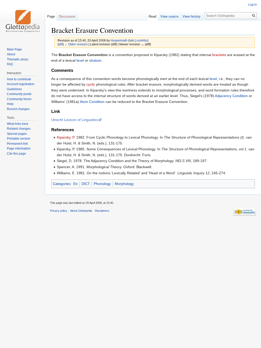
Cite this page (16, 153)
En (75, 184)
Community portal (19, 94)
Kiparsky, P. (66, 137)
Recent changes (18, 109)
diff (61, 44)
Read (152, 16)
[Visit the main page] (22, 20)
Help (10, 104)
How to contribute (19, 79)
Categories (61, 184)
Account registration (20, 84)
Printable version (18, 138)
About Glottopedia (81, 210)
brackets (219, 55)
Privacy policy (58, 210)
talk (131, 40)
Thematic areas (17, 59)
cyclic (90, 84)
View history (191, 16)
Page (51, 16)
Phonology (102, 184)
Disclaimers (102, 210)
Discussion (67, 16)
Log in (252, 4)
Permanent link (17, 143)
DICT (86, 184)
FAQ (10, 64)
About (11, 54)
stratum (95, 60)
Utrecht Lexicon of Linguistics (74, 120)
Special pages (17, 134)
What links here (17, 124)
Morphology (124, 184)
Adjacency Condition (231, 96)
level (80, 60)
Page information (19, 148)
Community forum (19, 99)
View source (169, 16)
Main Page (14, 49)
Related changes (19, 128)
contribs (141, 40)
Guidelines (14, 89)
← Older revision (76, 44)
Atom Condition (92, 102)
